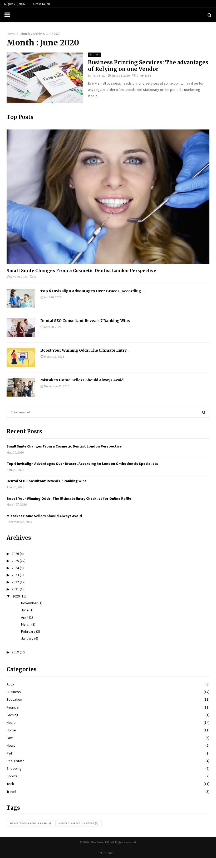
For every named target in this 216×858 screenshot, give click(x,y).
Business (94, 54)
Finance (13, 707)
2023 (15, 575)
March (26, 624)
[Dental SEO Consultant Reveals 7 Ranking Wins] (21, 327)
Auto (10, 684)
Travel (11, 791)
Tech (10, 783)
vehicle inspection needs (78, 823)
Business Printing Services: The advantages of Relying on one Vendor (148, 65)
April (24, 617)
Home (11, 730)
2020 (16, 596)
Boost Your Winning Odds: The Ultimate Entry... (85, 350)
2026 (15, 553)
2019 (15, 652)
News (11, 745)
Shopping (14, 768)
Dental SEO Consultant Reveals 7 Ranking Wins (85, 320)
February (28, 631)
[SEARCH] (203, 412)
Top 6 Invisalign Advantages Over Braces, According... (92, 291)
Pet (9, 753)
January (27, 638)
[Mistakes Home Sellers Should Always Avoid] (21, 387)
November (29, 603)
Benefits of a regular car (30, 823)
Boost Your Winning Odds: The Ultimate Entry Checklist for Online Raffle (69, 498)
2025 (15, 560)
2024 (15, 567)
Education (14, 699)
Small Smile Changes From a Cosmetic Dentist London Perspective (81, 270)
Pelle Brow (98, 75)
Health (12, 722)
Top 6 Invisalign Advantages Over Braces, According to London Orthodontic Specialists (82, 463)
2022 (15, 582)
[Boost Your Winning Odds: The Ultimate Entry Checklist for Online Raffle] (21, 357)
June (25, 610)
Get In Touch (41, 4)
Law (10, 737)
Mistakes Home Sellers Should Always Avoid (82, 380)
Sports (12, 776)
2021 (15, 589)
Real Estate (15, 760)
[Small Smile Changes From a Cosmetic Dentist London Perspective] (108, 196)
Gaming (12, 715)
